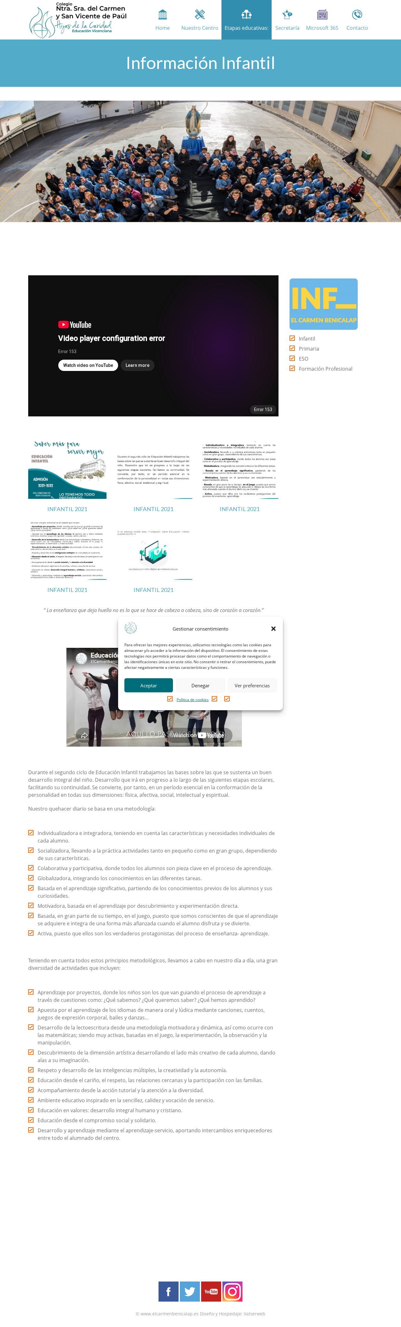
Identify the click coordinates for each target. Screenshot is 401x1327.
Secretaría (287, 27)
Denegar (200, 685)
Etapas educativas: (246, 27)
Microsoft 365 (322, 27)
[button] (273, 629)
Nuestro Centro (199, 27)
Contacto (357, 27)
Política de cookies (193, 699)
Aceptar (148, 685)
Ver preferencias (252, 685)
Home (162, 27)
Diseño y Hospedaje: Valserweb (232, 1314)
